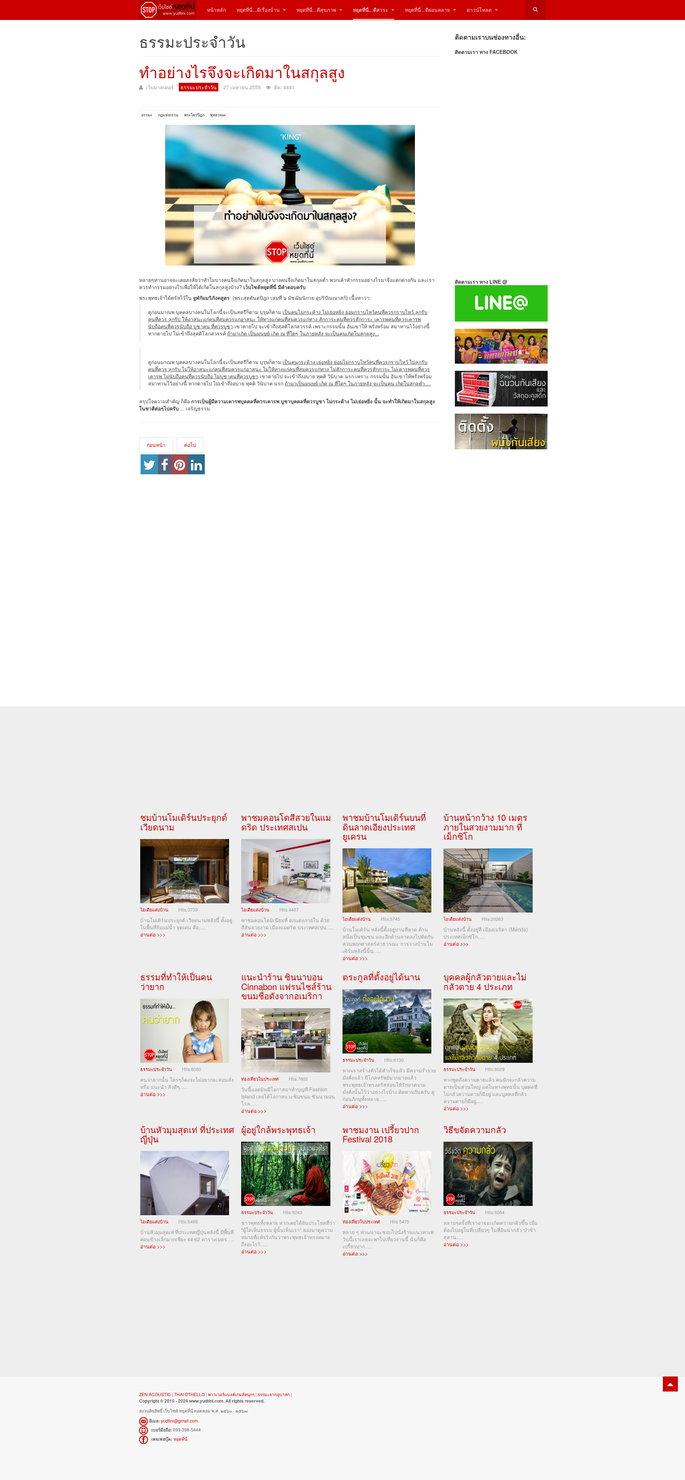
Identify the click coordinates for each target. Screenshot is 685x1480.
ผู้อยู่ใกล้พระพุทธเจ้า (278, 1129)
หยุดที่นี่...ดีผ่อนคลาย (428, 9)
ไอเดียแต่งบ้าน (154, 909)
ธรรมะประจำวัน (156, 1069)
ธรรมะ (146, 114)
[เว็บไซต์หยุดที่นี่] (167, 10)
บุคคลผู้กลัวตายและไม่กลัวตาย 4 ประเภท (485, 981)
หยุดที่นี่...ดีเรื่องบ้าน (259, 9)
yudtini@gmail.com (179, 1421)
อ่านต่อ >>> (153, 934)
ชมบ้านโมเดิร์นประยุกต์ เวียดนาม (183, 822)
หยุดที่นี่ (180, 1439)
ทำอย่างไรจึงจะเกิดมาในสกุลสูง (242, 71)
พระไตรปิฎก (194, 114)
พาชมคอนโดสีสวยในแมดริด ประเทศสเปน (286, 822)
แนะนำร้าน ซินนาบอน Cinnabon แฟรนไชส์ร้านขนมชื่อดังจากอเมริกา (286, 986)
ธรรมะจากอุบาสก (274, 1394)
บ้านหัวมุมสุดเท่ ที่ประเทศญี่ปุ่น (187, 1134)
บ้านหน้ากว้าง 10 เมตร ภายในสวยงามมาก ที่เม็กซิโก (485, 826)
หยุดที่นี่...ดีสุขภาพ (317, 9)
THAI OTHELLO (189, 1394)
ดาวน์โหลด (480, 9)
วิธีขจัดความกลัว (474, 1129)
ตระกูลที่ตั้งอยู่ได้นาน (381, 976)
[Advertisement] (500, 571)
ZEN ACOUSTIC (155, 1394)
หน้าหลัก (216, 9)
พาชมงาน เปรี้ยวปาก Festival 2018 (380, 1134)
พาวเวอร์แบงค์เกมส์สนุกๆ (231, 1394)
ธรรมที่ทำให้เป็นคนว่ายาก (176, 981)
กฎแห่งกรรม (168, 114)
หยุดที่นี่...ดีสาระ (371, 9)
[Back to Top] (670, 1384)
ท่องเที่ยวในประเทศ (260, 1079)
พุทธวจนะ (218, 114)
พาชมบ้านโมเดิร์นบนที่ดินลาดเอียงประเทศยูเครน (384, 826)
